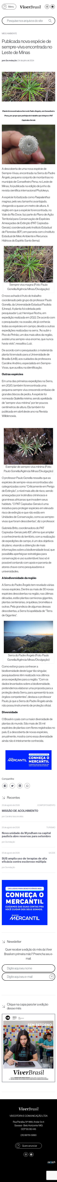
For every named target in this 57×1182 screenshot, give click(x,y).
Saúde (52, 853)
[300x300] (24, 902)
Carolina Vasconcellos (14, 816)
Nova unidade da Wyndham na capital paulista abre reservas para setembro (26, 834)
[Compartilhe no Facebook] (5, 785)
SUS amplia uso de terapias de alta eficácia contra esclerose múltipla (24, 860)
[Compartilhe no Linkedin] (19, 785)
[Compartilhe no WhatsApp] (27, 785)
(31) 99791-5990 (28, 1135)
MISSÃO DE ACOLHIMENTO (20, 811)
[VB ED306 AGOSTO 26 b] (28, 1048)
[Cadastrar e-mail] (51, 976)
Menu (11, 6)
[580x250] (28, 759)
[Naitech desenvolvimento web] (51, 1162)
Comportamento (46, 805)
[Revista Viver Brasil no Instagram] (47, 6)
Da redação (11, 60)
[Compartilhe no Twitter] (12, 785)
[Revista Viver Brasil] (30, 6)
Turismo (50, 827)
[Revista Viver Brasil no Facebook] (52, 6)
